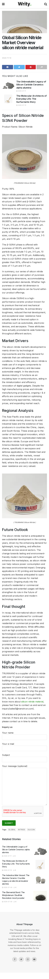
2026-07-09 (7, 887)
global (12, 830)
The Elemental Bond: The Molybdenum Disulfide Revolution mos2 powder (13, 895)
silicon (31, 830)
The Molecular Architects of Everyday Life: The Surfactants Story (31, 98)
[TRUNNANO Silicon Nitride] (24, 156)
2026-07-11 (22, 91)
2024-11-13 (6, 58)
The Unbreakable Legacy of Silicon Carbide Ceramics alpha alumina (31, 84)
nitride (21, 830)
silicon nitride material (32, 701)
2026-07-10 (22, 105)
